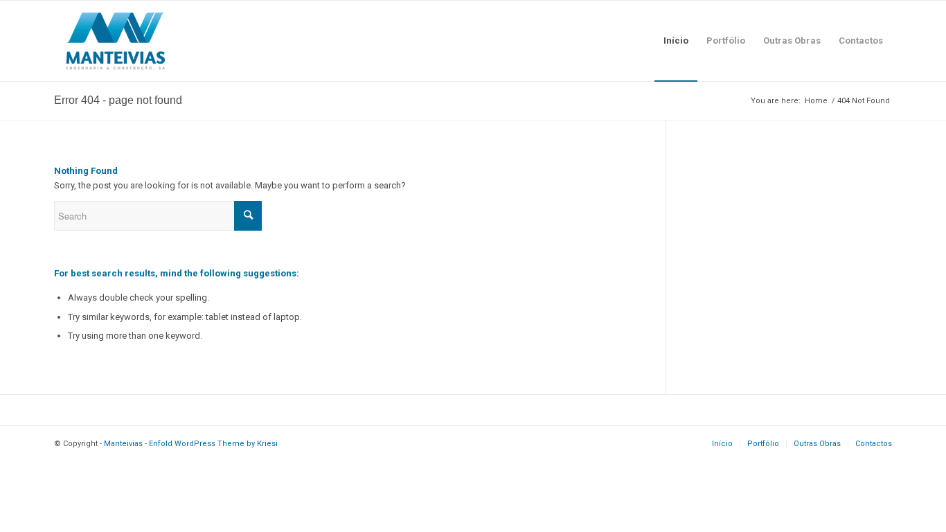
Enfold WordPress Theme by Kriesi (213, 443)
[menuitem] (675, 41)
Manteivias (123, 443)
